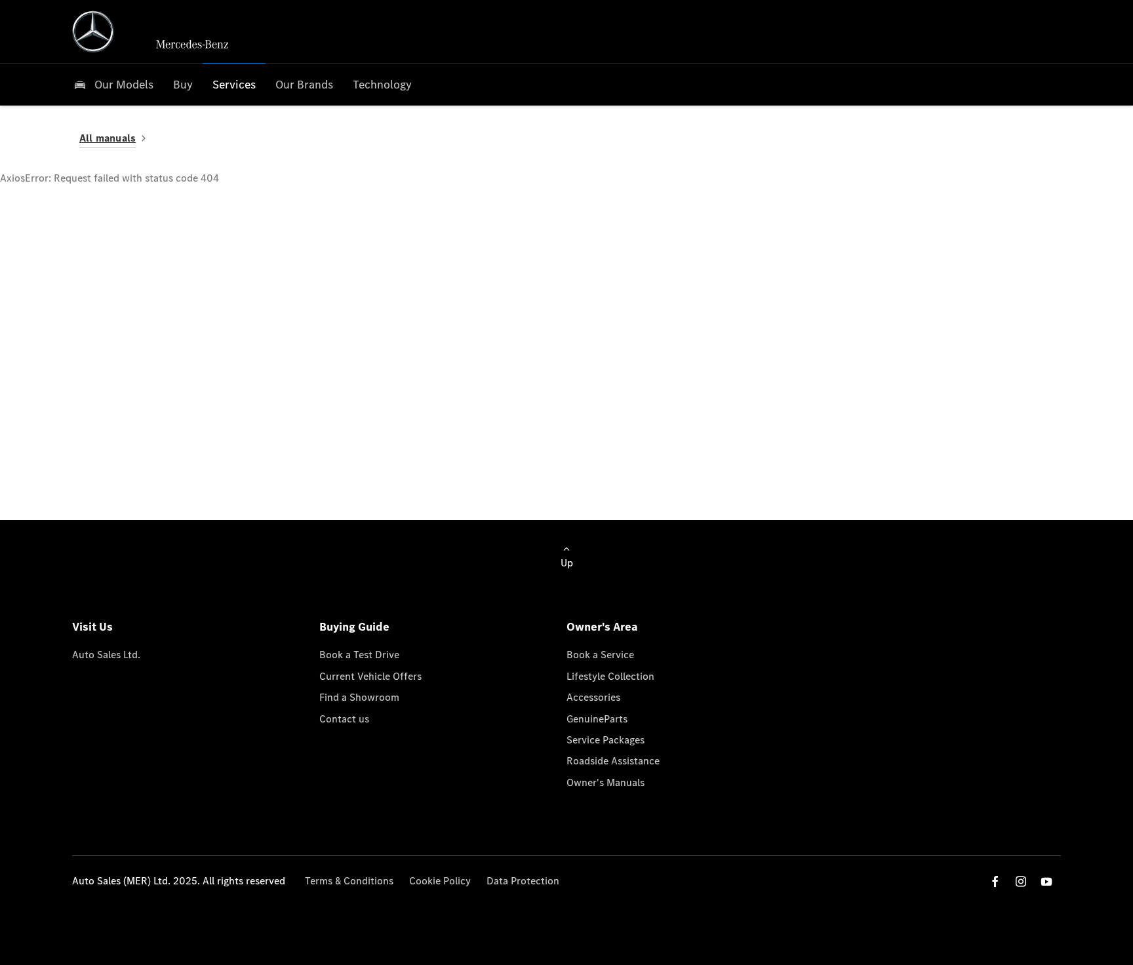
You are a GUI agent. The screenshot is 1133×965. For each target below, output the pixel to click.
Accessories (593, 697)
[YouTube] (1046, 881)
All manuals (107, 138)
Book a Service (600, 654)
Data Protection (523, 881)
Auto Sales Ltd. (106, 654)
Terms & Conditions (349, 881)
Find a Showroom (359, 697)
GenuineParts (596, 719)
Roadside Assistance (613, 761)
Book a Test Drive (359, 654)
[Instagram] (1021, 881)
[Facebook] (995, 881)
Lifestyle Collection (610, 676)
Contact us (344, 719)
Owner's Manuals (605, 782)
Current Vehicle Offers (370, 676)
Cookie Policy (440, 881)
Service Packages (605, 740)
